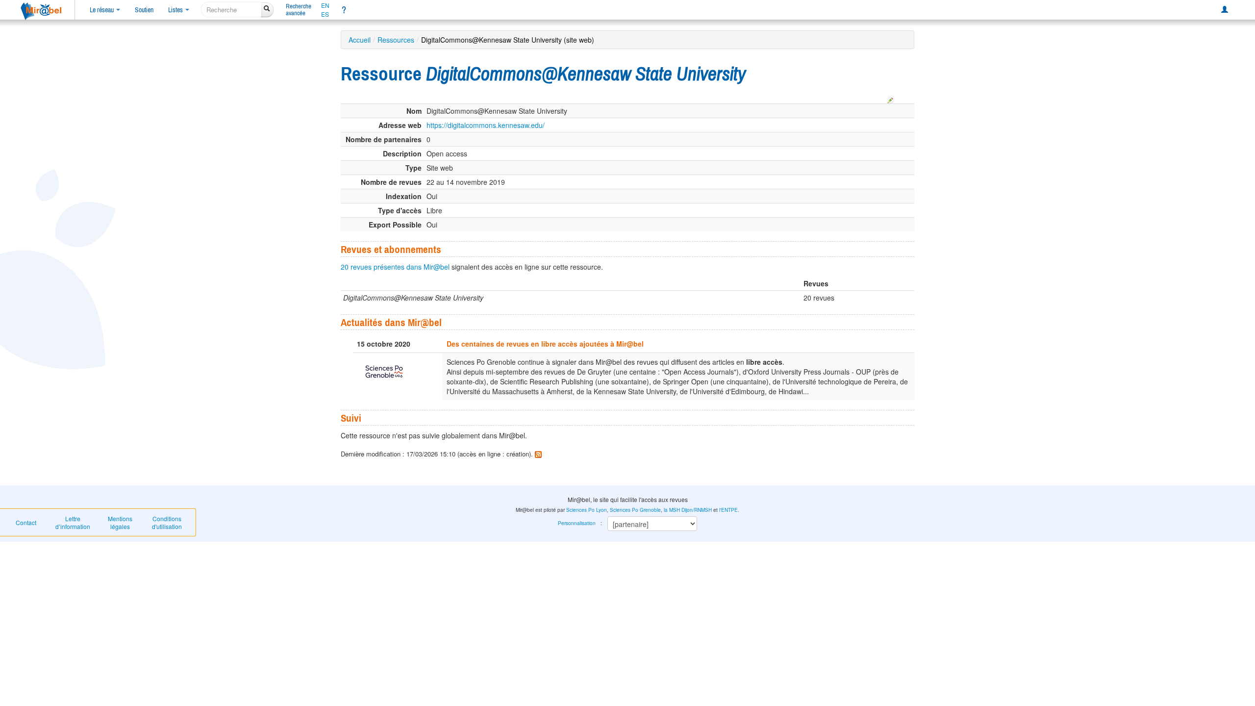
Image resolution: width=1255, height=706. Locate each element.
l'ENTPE (728, 509)
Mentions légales (120, 522)
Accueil (360, 40)
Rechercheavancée (298, 9)
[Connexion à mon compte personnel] (1224, 10)
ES (325, 14)
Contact (26, 522)
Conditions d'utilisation (167, 522)
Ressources (395, 40)
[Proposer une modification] (891, 98)
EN (325, 5)
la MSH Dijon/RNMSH (688, 509)
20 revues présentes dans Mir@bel (395, 267)
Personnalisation (577, 523)
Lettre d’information (72, 522)
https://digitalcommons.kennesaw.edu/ (486, 125)
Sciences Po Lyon (586, 509)
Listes (176, 10)
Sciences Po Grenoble (635, 509)
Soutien (144, 10)
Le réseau (102, 10)
